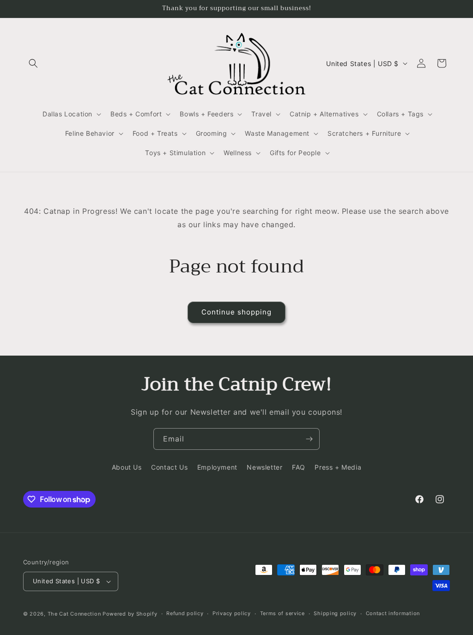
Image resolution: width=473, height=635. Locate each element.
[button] (33, 63)
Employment (217, 467)
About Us (127, 467)
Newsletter (264, 467)
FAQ (298, 467)
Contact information (393, 613)
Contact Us (169, 467)
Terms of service (282, 613)
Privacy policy (231, 613)
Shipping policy (335, 613)
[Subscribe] (309, 439)
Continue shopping (236, 312)
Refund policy (184, 613)
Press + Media (338, 467)
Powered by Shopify (130, 614)
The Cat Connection (74, 614)
